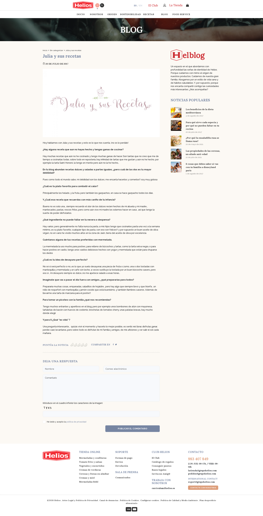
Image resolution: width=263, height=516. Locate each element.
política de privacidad (76, 422)
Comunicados (122, 477)
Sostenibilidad (130, 14)
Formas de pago (123, 457)
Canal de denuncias (108, 500)
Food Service (181, 14)
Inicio (81, 14)
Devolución (121, 465)
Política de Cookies (129, 500)
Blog (164, 14)
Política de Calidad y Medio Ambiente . (180, 500)
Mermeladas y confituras (92, 457)
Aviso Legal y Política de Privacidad (80, 500)
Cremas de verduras (90, 469)
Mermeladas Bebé (88, 481)
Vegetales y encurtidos (91, 465)
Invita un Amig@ (161, 473)
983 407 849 (198, 459)
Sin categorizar (56, 50)
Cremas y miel (87, 477)
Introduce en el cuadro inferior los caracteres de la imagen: (73, 403)
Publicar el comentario (132, 428)
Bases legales (159, 469)
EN (140, 5)
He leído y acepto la (66, 422)
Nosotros (96, 14)
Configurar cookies (149, 500)
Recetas (148, 14)
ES (135, 5)
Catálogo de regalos (163, 461)
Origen (112, 14)
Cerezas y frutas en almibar (94, 473)
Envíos (119, 461)
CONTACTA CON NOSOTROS (203, 488)
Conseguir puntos (161, 465)
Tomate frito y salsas (90, 461)
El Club (155, 457)
